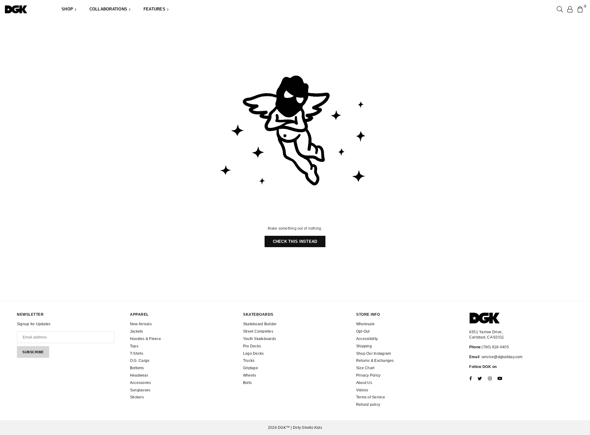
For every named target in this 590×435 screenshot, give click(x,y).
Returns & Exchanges (375, 360)
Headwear (139, 375)
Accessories (140, 383)
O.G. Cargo (139, 360)
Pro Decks (252, 346)
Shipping (364, 346)
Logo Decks (253, 353)
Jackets (136, 331)
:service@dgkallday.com (501, 357)
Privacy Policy (368, 375)
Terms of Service (370, 397)
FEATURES (155, 9)
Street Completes (258, 331)
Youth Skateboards (259, 339)
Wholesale (365, 324)
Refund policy (368, 404)
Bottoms (137, 368)
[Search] (559, 9)
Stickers (137, 397)
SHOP (67, 9)
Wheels (249, 375)
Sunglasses (140, 390)
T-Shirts (136, 353)
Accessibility (367, 339)
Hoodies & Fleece (145, 339)
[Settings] (569, 9)
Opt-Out (363, 331)
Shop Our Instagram (373, 353)
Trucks (248, 360)
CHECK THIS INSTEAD (295, 241)
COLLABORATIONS (109, 9)
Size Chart (365, 368)
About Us (364, 383)
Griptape (250, 368)
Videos (362, 390)
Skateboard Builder (260, 324)
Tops (134, 346)
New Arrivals (141, 324)
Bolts (247, 383)
